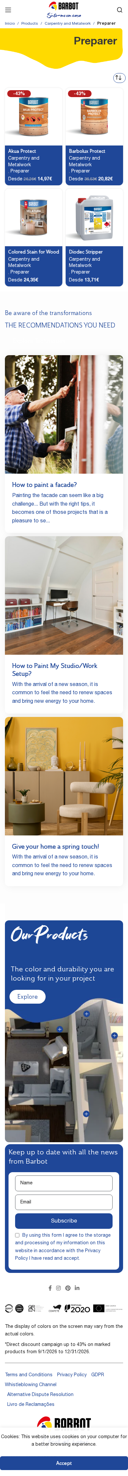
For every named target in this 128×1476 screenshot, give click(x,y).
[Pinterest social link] (68, 1288)
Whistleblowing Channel (30, 1385)
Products (29, 24)
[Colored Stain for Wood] (33, 217)
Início (10, 24)
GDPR (97, 1375)
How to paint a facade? (44, 484)
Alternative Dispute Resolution (40, 1395)
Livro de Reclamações (30, 1405)
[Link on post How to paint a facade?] (64, 414)
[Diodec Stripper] (94, 217)
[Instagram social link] (58, 1288)
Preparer (20, 171)
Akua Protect (22, 151)
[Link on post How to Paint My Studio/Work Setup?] (64, 595)
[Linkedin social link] (77, 1288)
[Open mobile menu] (8, 9)
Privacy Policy (72, 1375)
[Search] (119, 9)
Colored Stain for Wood (33, 252)
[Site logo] (64, 10)
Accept (64, 1463)
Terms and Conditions (29, 1375)
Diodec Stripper (86, 252)
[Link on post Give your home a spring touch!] (64, 776)
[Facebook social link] (50, 1288)
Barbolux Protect (87, 151)
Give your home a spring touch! (55, 846)
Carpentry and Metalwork (68, 24)
